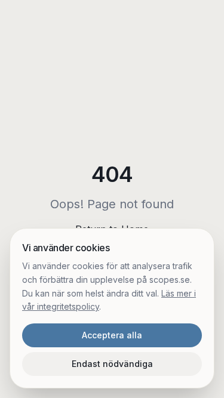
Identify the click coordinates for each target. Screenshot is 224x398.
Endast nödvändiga (112, 364)
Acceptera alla (112, 335)
